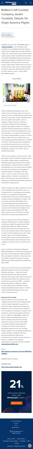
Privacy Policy (21, 439)
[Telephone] (26, 3)
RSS (28, 441)
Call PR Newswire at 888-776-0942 (17, 432)
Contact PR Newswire (16, 421)
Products (16, 423)
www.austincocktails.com (9, 344)
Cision (19, 446)
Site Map (22, 441)
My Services (15, 427)
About (16, 425)
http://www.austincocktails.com (11, 367)
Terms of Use (11, 439)
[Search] (30, 3)
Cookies (16, 443)
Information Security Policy (10, 441)
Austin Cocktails (7, 47)
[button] (16, 92)
